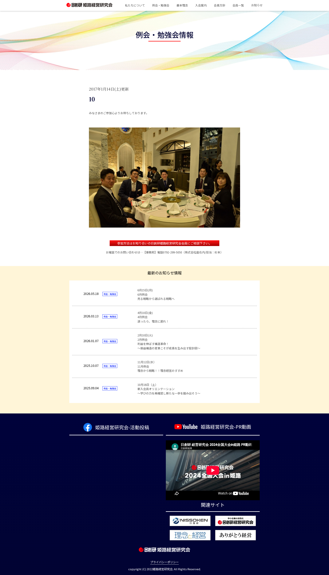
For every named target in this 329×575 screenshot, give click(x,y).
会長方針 (219, 5)
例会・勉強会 (160, 5)
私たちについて (135, 5)
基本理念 (182, 5)
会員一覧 (238, 5)
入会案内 (201, 5)
